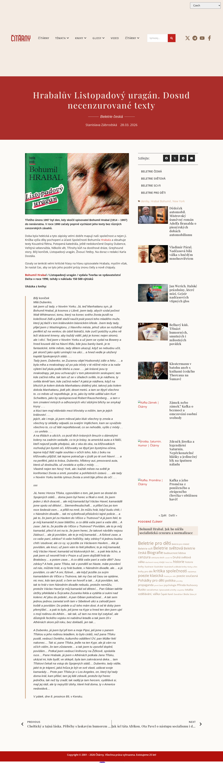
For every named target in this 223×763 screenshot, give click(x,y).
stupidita (180, 590)
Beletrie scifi (145, 548)
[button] (166, 158)
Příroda (181, 585)
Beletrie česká (111, 116)
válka (156, 594)
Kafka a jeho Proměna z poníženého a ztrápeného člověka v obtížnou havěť (183, 489)
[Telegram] (194, 38)
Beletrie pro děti (153, 192)
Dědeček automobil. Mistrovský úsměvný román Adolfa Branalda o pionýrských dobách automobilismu (182, 221)
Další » (173, 515)
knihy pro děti (145, 571)
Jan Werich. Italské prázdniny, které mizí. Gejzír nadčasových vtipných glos (183, 293)
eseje (162, 562)
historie (178, 562)
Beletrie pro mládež (180, 544)
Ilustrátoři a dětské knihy (175, 566)
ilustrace (149, 566)
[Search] (172, 38)
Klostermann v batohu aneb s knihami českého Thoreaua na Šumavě (182, 371)
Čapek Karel (167, 594)
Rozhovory (192, 585)
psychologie (170, 585)
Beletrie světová (153, 178)
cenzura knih (157, 557)
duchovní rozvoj (152, 562)
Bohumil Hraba (35, 275)
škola (186, 594)
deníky (145, 201)
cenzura (144, 557)
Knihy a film (192, 566)
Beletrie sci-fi (151, 185)
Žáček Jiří (193, 594)
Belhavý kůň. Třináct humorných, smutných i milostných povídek (179, 334)
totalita (189, 589)
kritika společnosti (170, 571)
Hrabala (106, 240)
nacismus (192, 571)
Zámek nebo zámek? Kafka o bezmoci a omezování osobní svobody (183, 410)
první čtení (158, 585)
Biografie (155, 552)
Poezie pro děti (170, 576)
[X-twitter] (187, 38)
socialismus (152, 589)
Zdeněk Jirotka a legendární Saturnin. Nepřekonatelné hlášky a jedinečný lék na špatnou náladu (183, 452)
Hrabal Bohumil (161, 201)
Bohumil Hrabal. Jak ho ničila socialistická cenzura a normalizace (166, 531)
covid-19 (168, 558)
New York (178, 201)
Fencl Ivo (168, 562)
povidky (179, 581)
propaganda (146, 585)
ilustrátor (159, 566)
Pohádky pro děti (151, 580)
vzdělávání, (145, 594)
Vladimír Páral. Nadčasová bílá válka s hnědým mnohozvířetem (181, 252)
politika (170, 580)
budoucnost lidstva (175, 553)
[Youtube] (202, 38)
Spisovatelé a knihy (167, 589)
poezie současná (187, 576)
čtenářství (178, 594)
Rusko (142, 589)
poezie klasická (150, 575)
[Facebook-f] (209, 38)
